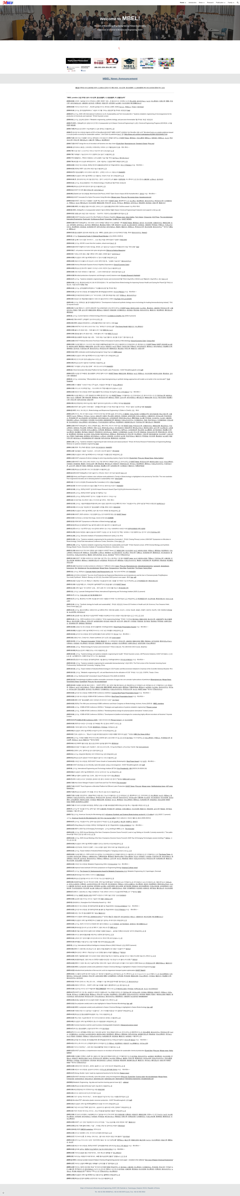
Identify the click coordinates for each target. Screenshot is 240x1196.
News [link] (201, 2)
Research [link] (210, 2)
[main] (120, 18)
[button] (238, 2)
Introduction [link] (192, 2)
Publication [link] (220, 2)
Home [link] (182, 2)
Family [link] (230, 2)
